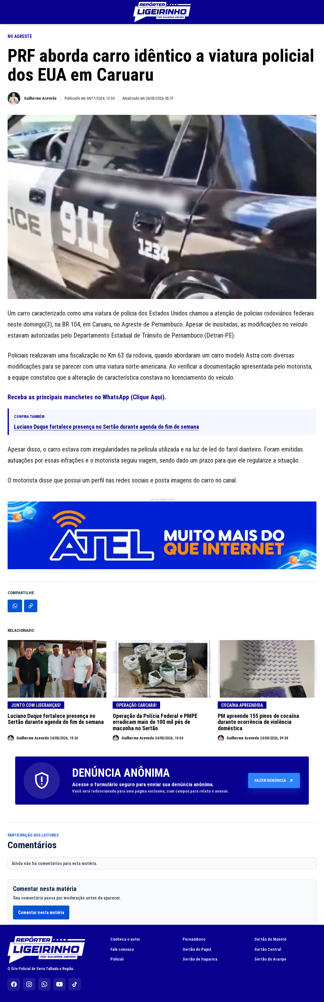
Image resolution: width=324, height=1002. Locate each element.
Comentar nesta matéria (41, 912)
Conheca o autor (125, 939)
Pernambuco (194, 939)
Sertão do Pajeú (197, 949)
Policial (116, 959)
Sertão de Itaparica (200, 959)
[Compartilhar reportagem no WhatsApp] (15, 606)
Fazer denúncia (270, 780)
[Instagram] (29, 984)
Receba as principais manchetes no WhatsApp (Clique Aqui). (87, 397)
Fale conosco (122, 949)
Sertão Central (267, 949)
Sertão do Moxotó (270, 939)
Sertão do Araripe (270, 959)
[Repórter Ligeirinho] (162, 12)
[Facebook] (14, 984)
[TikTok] (74, 984)
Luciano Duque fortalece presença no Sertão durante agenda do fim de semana (106, 426)
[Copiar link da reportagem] (30, 606)
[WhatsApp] (44, 984)
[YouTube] (59, 984)
